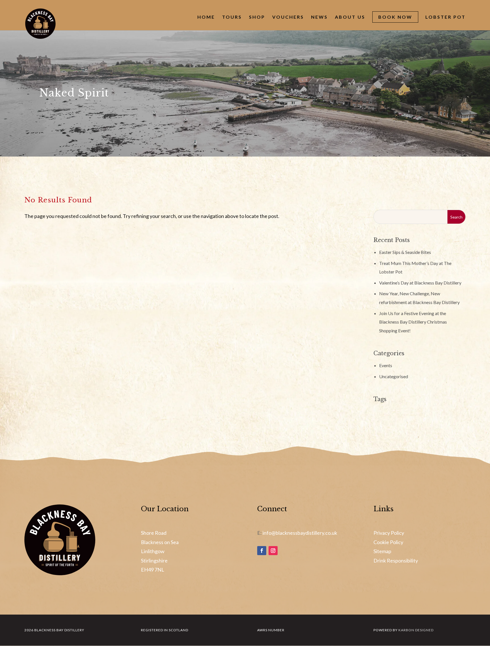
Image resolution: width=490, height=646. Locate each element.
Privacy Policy (388, 533)
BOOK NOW (395, 17)
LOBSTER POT (445, 17)
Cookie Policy (388, 542)
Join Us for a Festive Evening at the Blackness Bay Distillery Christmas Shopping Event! (413, 322)
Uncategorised (393, 376)
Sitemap (382, 551)
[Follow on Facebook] (261, 550)
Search (456, 217)
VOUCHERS (288, 17)
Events (385, 365)
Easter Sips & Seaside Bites (405, 252)
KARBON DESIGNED (416, 630)
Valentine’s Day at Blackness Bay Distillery (420, 282)
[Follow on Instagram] (273, 550)
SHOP (257, 17)
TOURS (232, 17)
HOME (206, 17)
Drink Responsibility (395, 560)
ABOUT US (350, 17)
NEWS (319, 17)
